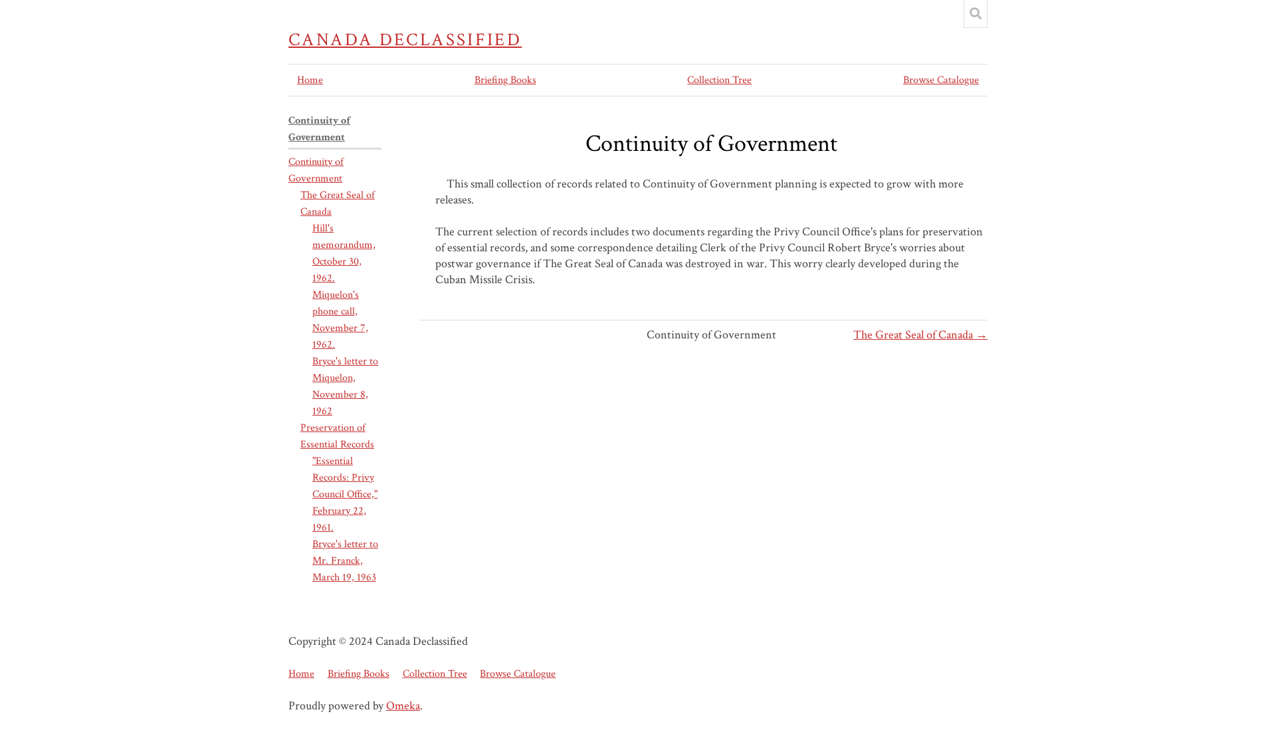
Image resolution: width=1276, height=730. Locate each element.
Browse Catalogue (941, 80)
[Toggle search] (976, 14)
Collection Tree (719, 80)
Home (310, 80)
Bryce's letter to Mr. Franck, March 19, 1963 (345, 560)
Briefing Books (505, 80)
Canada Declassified (405, 40)
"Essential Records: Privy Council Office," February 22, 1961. (344, 494)
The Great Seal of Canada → (920, 334)
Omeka (403, 705)
